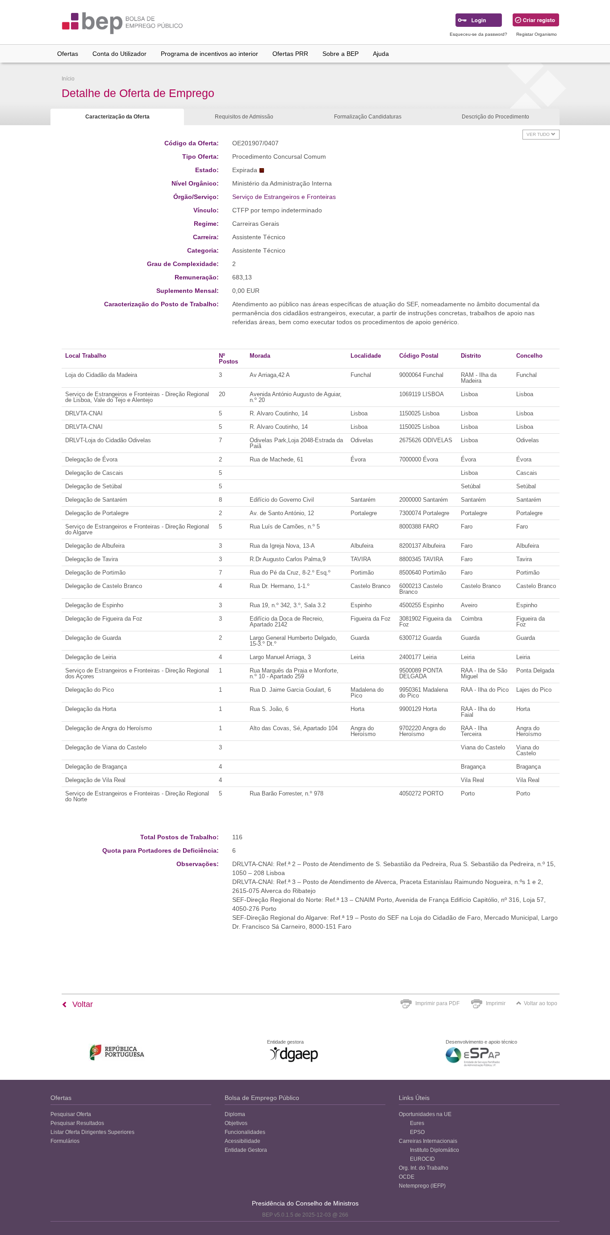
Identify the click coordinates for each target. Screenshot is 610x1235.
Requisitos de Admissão (244, 117)
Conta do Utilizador (119, 53)
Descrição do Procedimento (495, 117)
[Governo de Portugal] (117, 1052)
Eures (417, 1123)
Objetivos (236, 1123)
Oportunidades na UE (425, 1114)
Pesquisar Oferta (70, 1114)
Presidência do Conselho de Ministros (305, 1203)
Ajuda (381, 53)
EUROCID (422, 1159)
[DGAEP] (294, 1054)
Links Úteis (414, 1097)
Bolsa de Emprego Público (262, 1097)
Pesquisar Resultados (77, 1123)
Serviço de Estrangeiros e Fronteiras (284, 196)
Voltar (81, 1004)
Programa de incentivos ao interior (209, 53)
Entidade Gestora (246, 1150)
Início (68, 79)
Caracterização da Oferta (117, 117)
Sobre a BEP (340, 53)
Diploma (235, 1114)
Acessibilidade (242, 1141)
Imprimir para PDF (437, 1003)
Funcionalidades (245, 1132)
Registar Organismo (536, 34)
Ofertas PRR (290, 53)
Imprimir (496, 1003)
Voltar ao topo (540, 1003)
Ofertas (67, 53)
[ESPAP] (473, 1056)
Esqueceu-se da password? (478, 34)
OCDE (406, 1177)
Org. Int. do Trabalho (423, 1168)
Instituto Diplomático (434, 1150)
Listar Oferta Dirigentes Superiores (92, 1132)
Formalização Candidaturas (367, 117)
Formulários (64, 1141)
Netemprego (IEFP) (422, 1186)
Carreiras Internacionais (428, 1141)
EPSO (417, 1132)
